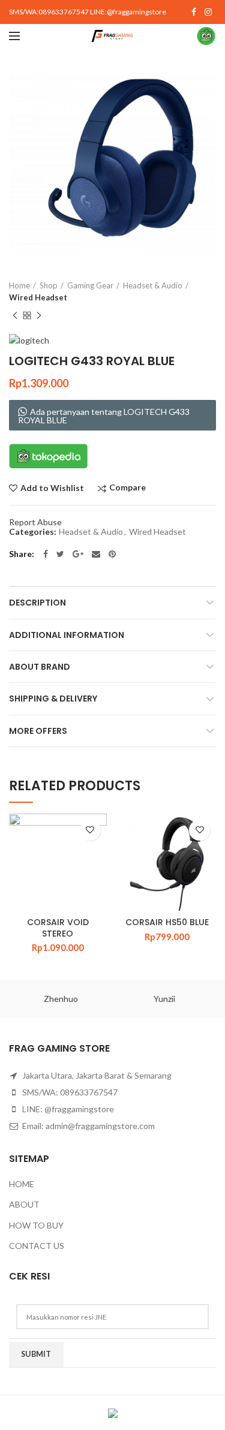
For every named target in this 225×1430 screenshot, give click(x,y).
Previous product (15, 315)
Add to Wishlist (52, 488)
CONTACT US (36, 1246)
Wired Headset (38, 297)
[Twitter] (60, 554)
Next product (39, 315)
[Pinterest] (112, 554)
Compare (127, 487)
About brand (39, 667)
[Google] (78, 554)
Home (19, 285)
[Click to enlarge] (30, 240)
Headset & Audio (152, 285)
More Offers (38, 731)
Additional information (66, 635)
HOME (21, 1184)
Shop (49, 285)
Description (37, 603)
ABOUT (24, 1204)
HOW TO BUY (36, 1225)
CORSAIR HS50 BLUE (167, 922)
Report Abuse (35, 522)
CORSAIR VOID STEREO (58, 927)
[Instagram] (208, 12)
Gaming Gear (90, 285)
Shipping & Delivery (53, 699)
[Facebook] (193, 12)
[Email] (96, 554)
